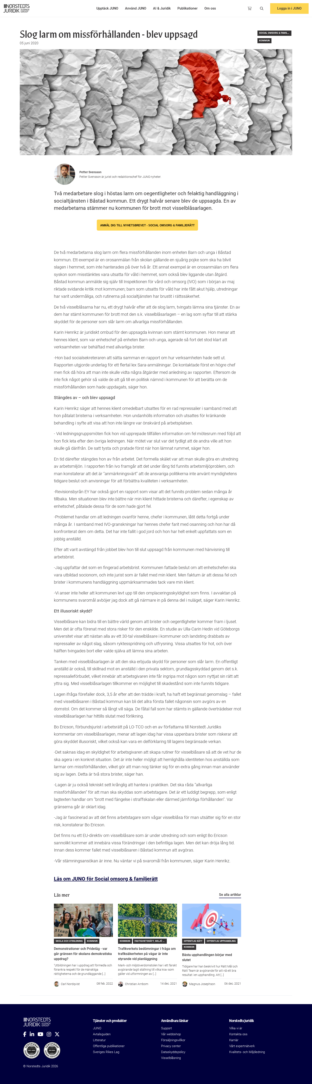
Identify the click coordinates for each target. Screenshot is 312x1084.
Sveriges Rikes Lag (106, 1052)
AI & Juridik (162, 8)
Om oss (210, 8)
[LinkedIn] (34, 1034)
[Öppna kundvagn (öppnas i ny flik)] (249, 8)
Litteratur (99, 1040)
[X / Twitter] (59, 1034)
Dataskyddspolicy (173, 1052)
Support (166, 1028)
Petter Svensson (90, 172)
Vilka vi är (235, 1028)
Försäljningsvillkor (173, 1040)
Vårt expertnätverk (242, 1046)
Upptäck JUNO (107, 8)
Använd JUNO (135, 8)
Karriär (233, 1040)
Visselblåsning (171, 1058)
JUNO (97, 1028)
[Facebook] (26, 1034)
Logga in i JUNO (289, 8)
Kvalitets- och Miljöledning (247, 1052)
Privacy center (171, 1046)
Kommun (264, 40)
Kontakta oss (238, 1034)
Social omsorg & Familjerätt (275, 33)
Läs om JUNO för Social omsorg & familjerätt (106, 879)
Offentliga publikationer (109, 1046)
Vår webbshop (171, 1034)
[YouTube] (42, 1034)
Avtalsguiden (102, 1034)
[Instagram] (51, 1034)
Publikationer (187, 8)
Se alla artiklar (230, 895)
